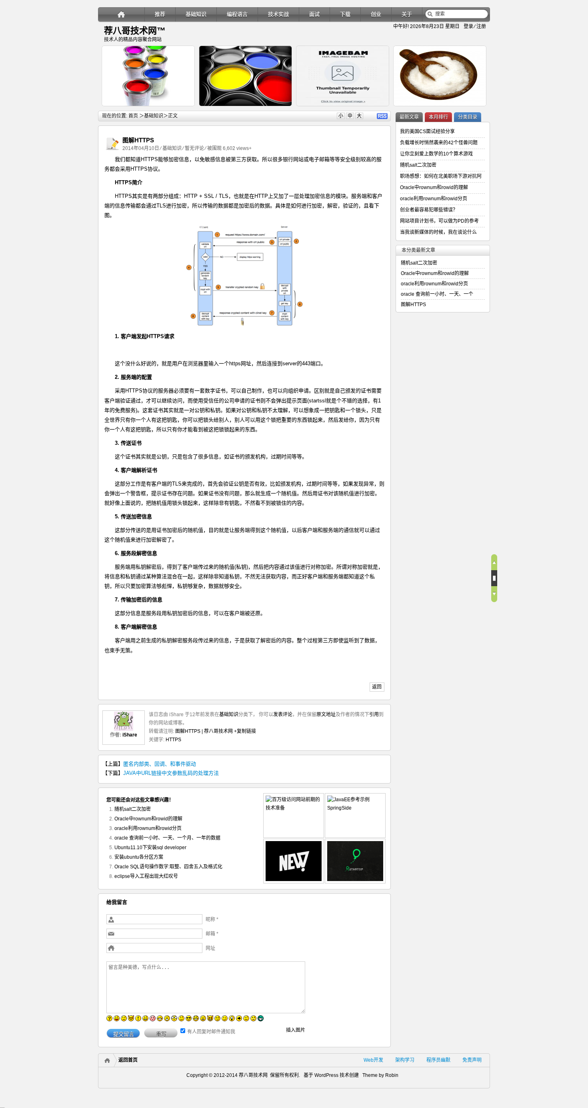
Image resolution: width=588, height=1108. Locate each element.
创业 (376, 14)
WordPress (325, 1075)
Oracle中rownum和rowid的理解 (148, 819)
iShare (129, 735)
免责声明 (472, 1060)
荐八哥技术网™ (135, 31)
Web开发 (373, 1060)
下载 (345, 14)
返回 (377, 687)
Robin (391, 1075)
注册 (481, 26)
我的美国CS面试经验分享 (427, 131)
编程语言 (237, 14)
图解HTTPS (413, 304)
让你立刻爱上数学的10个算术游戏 (436, 154)
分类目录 (467, 117)
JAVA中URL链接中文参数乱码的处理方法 (171, 773)
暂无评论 (194, 148)
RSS (382, 116)
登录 (468, 26)
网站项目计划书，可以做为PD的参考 (439, 221)
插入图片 (295, 1030)
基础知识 (196, 14)
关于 (407, 14)
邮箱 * (212, 934)
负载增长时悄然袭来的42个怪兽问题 (439, 142)
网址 (210, 948)
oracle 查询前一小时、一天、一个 (437, 294)
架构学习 (404, 1060)
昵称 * (212, 919)
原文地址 (326, 714)
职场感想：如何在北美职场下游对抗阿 (441, 176)
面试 (314, 14)
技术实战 (278, 14)
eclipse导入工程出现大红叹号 (146, 876)
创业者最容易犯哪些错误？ (429, 210)
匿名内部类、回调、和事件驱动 (159, 764)
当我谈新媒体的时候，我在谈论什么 (438, 232)
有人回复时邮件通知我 (211, 1031)
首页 (133, 116)
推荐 (160, 14)
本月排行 (438, 117)
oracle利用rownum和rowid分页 (148, 828)
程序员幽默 (438, 1060)
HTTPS (173, 739)
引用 (374, 714)
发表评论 (282, 714)
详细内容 (184, 109)
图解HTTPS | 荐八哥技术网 (204, 731)
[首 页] (121, 14)
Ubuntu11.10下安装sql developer (150, 847)
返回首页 (128, 1060)
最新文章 (409, 117)
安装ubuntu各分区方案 (138, 857)
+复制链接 (244, 731)
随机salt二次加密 (132, 809)
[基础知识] (112, 150)
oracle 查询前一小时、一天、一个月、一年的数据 (167, 838)
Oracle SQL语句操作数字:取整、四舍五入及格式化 (168, 866)
